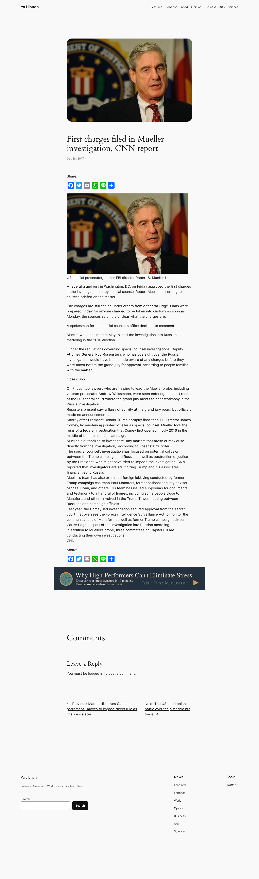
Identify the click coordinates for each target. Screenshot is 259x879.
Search (25, 799)
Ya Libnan (30, 6)
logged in (95, 673)
